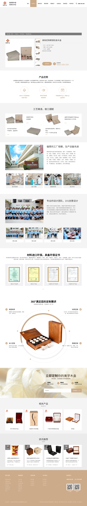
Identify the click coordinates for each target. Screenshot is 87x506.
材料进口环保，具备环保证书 (43, 255)
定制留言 (32, 485)
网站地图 (70, 502)
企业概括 (44, 479)
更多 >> (6, 490)
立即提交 (75, 390)
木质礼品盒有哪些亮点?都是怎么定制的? (17, 458)
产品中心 (33, 3)
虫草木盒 (20, 487)
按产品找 (22, 34)
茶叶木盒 (20, 481)
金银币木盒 (7, 488)
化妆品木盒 (20, 483)
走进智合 (59, 3)
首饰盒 (72, 429)
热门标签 (74, 502)
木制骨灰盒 (7, 487)
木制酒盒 (50, 464)
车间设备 (44, 483)
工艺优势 (32, 481)
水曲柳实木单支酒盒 (33, 429)
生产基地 (44, 481)
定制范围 (32, 479)
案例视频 (46, 3)
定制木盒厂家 (35, 464)
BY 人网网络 (79, 502)
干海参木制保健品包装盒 (53, 429)
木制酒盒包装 (55, 464)
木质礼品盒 (11, 464)
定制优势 (40, 3)
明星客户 (52, 3)
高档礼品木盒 (8, 479)
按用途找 (20, 475)
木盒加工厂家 (74, 464)
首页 (28, 3)
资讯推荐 (43, 439)
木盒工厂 (69, 464)
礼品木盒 (20, 479)
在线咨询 (47, 63)
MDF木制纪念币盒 (14, 429)
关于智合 (45, 475)
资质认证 (44, 485)
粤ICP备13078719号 (63, 502)
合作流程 (32, 483)
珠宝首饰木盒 (28, 34)
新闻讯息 (65, 3)
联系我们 (72, 3)
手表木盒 (7, 485)
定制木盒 (30, 464)
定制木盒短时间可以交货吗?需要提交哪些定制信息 (39, 458)
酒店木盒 (20, 485)
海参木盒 (20, 488)
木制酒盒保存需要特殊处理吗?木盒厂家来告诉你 (58, 458)
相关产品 (43, 403)
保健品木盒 (7, 481)
